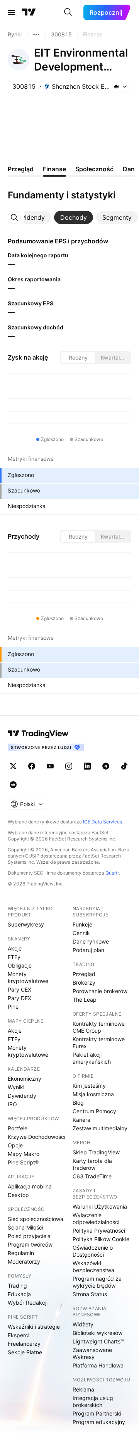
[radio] (78, 357)
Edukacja (19, 1294)
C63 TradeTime (92, 1176)
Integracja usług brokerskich (93, 1401)
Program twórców (30, 1244)
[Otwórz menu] (11, 12)
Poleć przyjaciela (29, 1236)
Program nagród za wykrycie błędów (97, 1282)
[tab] (28, 217)
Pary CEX (19, 989)
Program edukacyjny (99, 1422)
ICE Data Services (102, 822)
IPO (12, 1104)
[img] (116, 86)
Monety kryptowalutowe (28, 977)
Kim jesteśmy (89, 1085)
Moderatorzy (24, 1261)
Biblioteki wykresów (97, 1333)
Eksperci (18, 1335)
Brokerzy (84, 982)
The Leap (85, 999)
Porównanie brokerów (100, 991)
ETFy (14, 957)
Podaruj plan (88, 950)
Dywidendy (22, 1095)
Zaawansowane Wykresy (92, 1353)
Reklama (83, 1389)
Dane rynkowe (91, 941)
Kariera (81, 1119)
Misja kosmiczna (93, 1094)
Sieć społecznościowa (35, 1219)
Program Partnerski (97, 1413)
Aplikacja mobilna (30, 1186)
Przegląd (84, 974)
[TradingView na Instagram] (68, 766)
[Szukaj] (68, 12)
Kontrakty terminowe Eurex (99, 1042)
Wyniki (16, 1087)
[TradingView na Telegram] (105, 766)
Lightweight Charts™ (98, 1341)
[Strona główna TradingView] (29, 12)
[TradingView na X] (13, 766)
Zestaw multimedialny (100, 1128)
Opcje (15, 1145)
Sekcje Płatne (25, 1352)
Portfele (17, 1128)
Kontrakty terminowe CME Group (99, 1027)
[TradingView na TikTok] (124, 766)
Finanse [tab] (54, 169)
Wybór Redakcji (27, 1302)
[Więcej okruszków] (36, 34)
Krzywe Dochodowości (36, 1136)
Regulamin (21, 1253)
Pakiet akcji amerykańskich (92, 1058)
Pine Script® (23, 1162)
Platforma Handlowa (98, 1365)
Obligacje (20, 965)
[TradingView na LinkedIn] (87, 766)
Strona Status (90, 1294)
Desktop (18, 1195)
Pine (13, 1006)
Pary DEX (19, 998)
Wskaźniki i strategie (34, 1326)
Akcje (15, 948)
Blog (78, 1102)
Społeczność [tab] (94, 169)
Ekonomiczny (24, 1078)
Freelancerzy (24, 1343)
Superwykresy (26, 924)
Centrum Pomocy (94, 1111)
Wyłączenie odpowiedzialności (96, 1218)
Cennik (81, 933)
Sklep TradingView (96, 1152)
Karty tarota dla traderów (92, 1164)
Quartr (112, 873)
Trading (17, 1285)
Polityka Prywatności (99, 1230)
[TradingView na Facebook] (31, 766)
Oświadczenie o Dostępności (93, 1251)
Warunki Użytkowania (100, 1206)
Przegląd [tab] (21, 169)
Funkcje (82, 924)
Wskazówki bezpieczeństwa (93, 1266)
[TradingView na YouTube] (50, 766)
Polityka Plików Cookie (101, 1239)
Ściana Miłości (25, 1227)
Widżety (83, 1324)
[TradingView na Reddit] (13, 784)
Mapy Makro (23, 1153)
